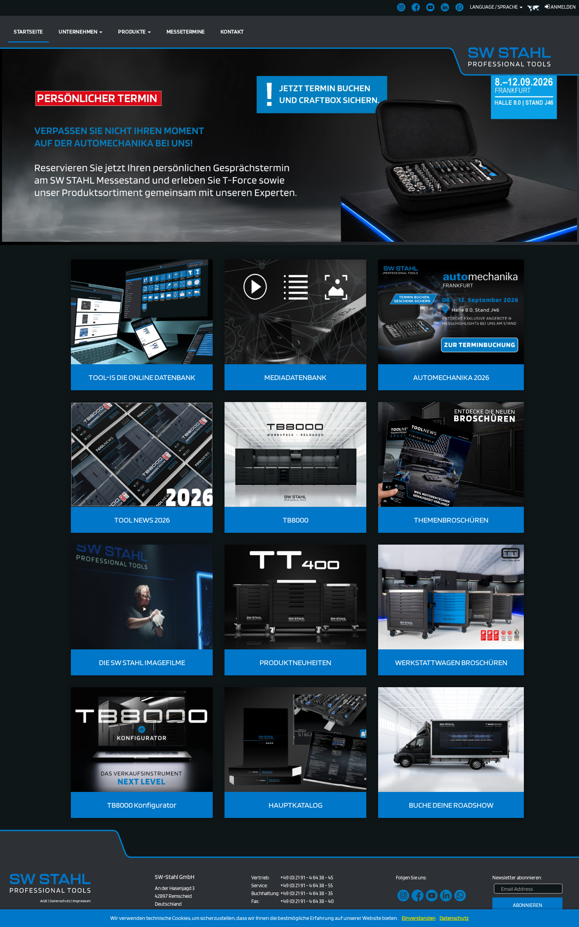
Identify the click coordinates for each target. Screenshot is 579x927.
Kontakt (232, 31)
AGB (43, 900)
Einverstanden (419, 918)
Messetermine (186, 31)
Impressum (82, 900)
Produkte (132, 31)
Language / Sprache (494, 7)
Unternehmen (78, 31)
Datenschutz (454, 918)
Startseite (28, 31)
